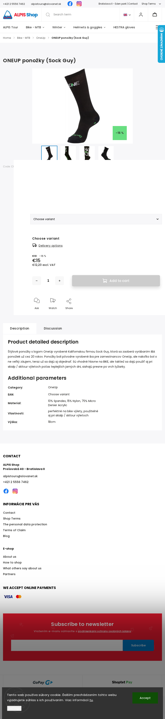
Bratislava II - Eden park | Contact (118, 3)
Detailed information (46, 197)
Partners (9, 574)
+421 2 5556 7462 (16, 482)
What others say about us (22, 568)
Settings (14, 708)
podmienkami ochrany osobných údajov (104, 631)
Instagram (79, 4)
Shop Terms (149, 3)
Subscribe (138, 645)
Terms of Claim (14, 530)
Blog (6, 536)
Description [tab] (19, 328)
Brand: (38, 166)
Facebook (70, 4)
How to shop (12, 562)
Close (153, 314)
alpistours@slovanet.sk (20, 476)
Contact (9, 513)
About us (9, 557)
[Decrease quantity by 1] (36, 280)
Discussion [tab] (53, 328)
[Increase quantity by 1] (59, 280)
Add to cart (119, 280)
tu (91, 700)
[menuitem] (12, 27)
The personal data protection (25, 524)
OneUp (53, 387)
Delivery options (51, 246)
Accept (145, 698)
